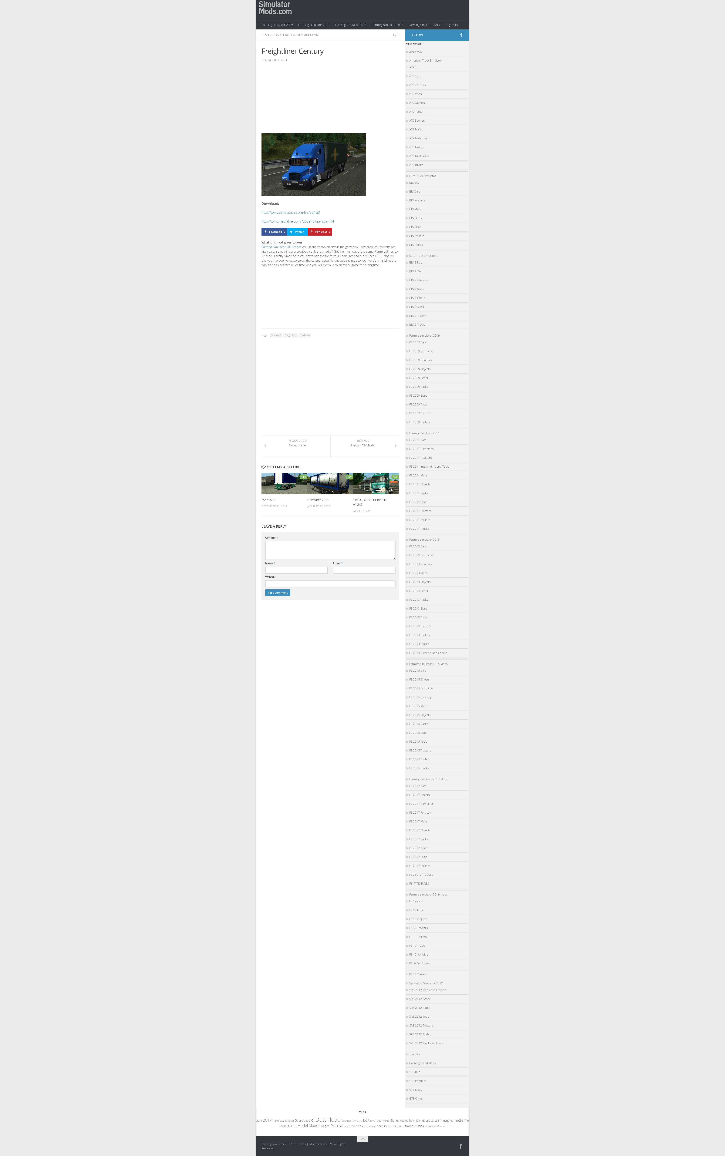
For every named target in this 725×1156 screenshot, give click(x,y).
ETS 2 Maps (416, 289)
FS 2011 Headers (420, 457)
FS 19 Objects (418, 919)
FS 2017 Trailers (419, 866)
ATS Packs (415, 111)
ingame (404, 1120)
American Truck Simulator (425, 60)
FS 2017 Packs (418, 839)
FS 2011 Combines (421, 449)
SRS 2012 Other (419, 999)
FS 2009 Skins (418, 395)
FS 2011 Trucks (419, 528)
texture (390, 1126)
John (412, 1120)
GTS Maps (415, 1089)
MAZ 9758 (268, 500)
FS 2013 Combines (421, 555)
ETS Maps (415, 209)
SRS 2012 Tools (419, 1016)
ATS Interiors (417, 85)
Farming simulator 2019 (424, 25)
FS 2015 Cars (418, 670)
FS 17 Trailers (418, 974)
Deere (299, 1120)
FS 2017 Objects (420, 830)
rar (341, 1125)
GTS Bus (414, 1072)
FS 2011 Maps (418, 475)
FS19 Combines (419, 963)
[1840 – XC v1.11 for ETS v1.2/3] (376, 483)
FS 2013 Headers (420, 564)
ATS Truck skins (419, 156)
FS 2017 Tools (418, 857)
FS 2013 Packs (418, 599)
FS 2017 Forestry (420, 812)
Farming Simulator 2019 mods (281, 247)
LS (432, 1120)
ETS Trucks (270, 35)
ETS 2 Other (417, 298)
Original (325, 1126)
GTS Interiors (417, 1081)
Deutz (307, 1120)
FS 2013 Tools (418, 617)
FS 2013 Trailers (419, 635)
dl (313, 1120)
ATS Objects (417, 103)
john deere (423, 1120)
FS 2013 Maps (418, 573)
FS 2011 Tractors (420, 511)
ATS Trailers (416, 147)
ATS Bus (414, 67)
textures (399, 1126)
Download (276, 335)
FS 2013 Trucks (419, 644)
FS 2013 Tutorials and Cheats (428, 653)
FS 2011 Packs (418, 493)
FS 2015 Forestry (420, 697)
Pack (334, 1125)
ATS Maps (415, 94)
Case (282, 1120)
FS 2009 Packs (418, 386)
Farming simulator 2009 (277, 25)
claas (287, 1120)
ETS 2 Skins (416, 307)
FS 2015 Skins (418, 732)
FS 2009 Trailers (419, 422)
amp (276, 1120)
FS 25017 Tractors (421, 874)
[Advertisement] (330, 100)
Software (362, 1126)
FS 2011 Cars (418, 440)
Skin (354, 1126)
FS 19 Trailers (418, 937)
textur (381, 1126)
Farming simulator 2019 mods (428, 894)
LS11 (438, 1120)
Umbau (421, 1126)
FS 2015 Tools (418, 741)
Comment (271, 537)
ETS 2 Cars (416, 271)
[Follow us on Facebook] (461, 35)
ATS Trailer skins (419, 138)
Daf (292, 1120)
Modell (314, 1125)
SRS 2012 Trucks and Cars (426, 1043)
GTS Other (416, 1098)
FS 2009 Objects (420, 369)
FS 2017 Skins (418, 848)
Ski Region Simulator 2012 (426, 983)
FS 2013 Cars (418, 546)
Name (270, 563)
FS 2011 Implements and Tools (429, 466)
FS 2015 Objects (420, 715)
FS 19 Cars (416, 901)
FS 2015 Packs (418, 724)
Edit (366, 1120)
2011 (259, 1120)
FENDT (379, 1120)
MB (451, 1121)
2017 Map (415, 51)
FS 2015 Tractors (420, 750)
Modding (292, 1126)
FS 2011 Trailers (419, 520)
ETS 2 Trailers (418, 316)
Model (302, 1125)
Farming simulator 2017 (387, 25)
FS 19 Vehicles (418, 954)
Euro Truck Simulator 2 (423, 255)
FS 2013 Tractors (420, 626)
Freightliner (290, 335)
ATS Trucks (416, 165)
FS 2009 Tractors (420, 413)
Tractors (414, 1054)
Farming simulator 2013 (350, 25)
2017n (268, 1120)
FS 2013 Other (418, 591)
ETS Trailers (416, 236)
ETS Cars (414, 191)
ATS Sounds (417, 120)
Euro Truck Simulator (300, 35)
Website (270, 577)
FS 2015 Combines (421, 688)
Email (338, 563)
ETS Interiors (417, 200)
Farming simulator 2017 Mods (428, 779)
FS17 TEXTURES (419, 883)
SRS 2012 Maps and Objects (427, 990)
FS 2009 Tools (418, 404)
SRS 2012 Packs (419, 1008)
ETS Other (415, 218)
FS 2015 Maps (418, 706)
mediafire (305, 335)
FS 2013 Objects (420, 582)
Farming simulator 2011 (314, 25)
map (445, 1120)
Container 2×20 (318, 500)
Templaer (372, 1126)
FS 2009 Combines (421, 351)
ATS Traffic (415, 129)
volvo (443, 1126)
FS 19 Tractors (418, 928)
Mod (282, 1126)
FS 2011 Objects (420, 484)
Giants (394, 1120)
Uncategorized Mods (422, 1063)
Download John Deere (352, 1120)
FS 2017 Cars (418, 786)
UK (414, 1126)
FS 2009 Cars (418, 342)
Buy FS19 (451, 25)
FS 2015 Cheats (419, 679)
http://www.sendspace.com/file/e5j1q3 (290, 212)
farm (372, 1120)
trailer (409, 1126)
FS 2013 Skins (418, 608)
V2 (438, 1126)
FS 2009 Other (418, 378)
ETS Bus (414, 182)
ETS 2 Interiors (418, 280)
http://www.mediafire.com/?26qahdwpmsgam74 (297, 221)
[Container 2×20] (330, 483)
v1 (435, 1126)
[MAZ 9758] (284, 483)
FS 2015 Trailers (419, 759)
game (386, 1120)
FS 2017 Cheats (419, 795)
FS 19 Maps (416, 910)
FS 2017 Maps (418, 821)
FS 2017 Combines (421, 803)
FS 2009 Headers (420, 360)
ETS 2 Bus (415, 262)
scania (348, 1126)
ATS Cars (415, 76)
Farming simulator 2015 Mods (428, 664)
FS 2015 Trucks (419, 768)
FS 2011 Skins (418, 502)
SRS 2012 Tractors (421, 1025)
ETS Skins (415, 227)
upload (429, 1125)
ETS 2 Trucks (417, 324)
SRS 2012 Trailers (420, 1034)
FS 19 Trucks (417, 945)
